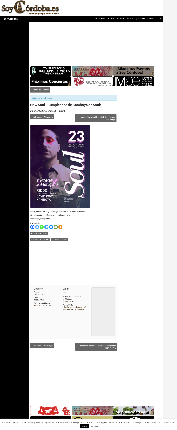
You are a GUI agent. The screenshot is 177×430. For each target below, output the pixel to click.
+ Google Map (68, 301)
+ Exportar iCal (60, 240)
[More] (60, 227)
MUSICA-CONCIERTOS (43, 305)
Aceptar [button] (85, 426)
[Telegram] (46, 227)
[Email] (56, 227)
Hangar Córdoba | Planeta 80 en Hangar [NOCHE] (97, 118)
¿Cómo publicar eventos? (145, 18)
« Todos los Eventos (40, 89)
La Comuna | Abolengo (42, 117)
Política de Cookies (167, 422)
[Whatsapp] (42, 227)
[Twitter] (37, 227)
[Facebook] (32, 227)
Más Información (39, 234)
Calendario (100, 18)
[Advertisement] (93, 43)
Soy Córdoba (11, 18)
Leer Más (94, 426)
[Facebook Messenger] (51, 227)
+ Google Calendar (40, 240)
